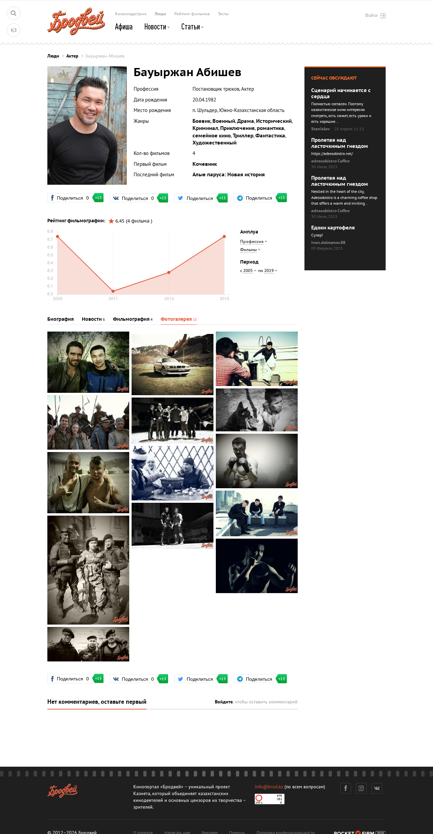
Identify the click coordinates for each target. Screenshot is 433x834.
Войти (371, 15)
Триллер (243, 136)
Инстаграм (361, 788)
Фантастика (270, 136)
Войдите (224, 702)
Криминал (205, 128)
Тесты (223, 14)
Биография (60, 319)
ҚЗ (14, 30)
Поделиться (75, 197)
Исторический (274, 121)
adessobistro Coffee (330, 161)
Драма (245, 121)
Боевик (201, 121)
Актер (72, 56)
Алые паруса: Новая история (228, 175)
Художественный (214, 143)
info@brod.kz (269, 787)
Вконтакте (376, 788)
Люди (160, 14)
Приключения (237, 128)
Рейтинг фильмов (192, 14)
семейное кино (211, 136)
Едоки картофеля (333, 228)
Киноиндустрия (130, 14)
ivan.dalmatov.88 (328, 242)
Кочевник (204, 164)
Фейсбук (345, 788)
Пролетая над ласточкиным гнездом (339, 143)
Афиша (124, 26)
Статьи (191, 26)
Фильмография (131, 319)
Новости (155, 26)
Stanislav (320, 129)
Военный (223, 121)
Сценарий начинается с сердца (341, 93)
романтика (270, 128)
